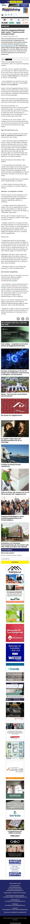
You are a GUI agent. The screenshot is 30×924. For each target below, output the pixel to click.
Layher (16, 130)
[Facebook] (22, 318)
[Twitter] (18, 318)
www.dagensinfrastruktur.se (15, 889)
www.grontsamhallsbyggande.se (15, 890)
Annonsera (19, 1)
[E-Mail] (27, 318)
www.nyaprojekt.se (15, 885)
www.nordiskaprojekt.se (15, 887)
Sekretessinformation (15, 923)
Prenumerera (13, 1)
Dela (3, 59)
